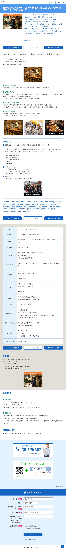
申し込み (33, 534)
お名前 (17, 499)
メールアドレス (15, 512)
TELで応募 (33, 47)
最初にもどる (59, 486)
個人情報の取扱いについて (33, 539)
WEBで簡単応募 (13, 47)
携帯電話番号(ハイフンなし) (15, 508)
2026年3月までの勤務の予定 (33, 528)
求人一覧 (52, 2)
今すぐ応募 (61, 2)
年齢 (20, 503)
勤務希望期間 (15, 526)
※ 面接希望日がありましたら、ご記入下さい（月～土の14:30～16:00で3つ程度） (15, 519)
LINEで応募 (55, 47)
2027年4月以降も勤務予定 (32, 526)
